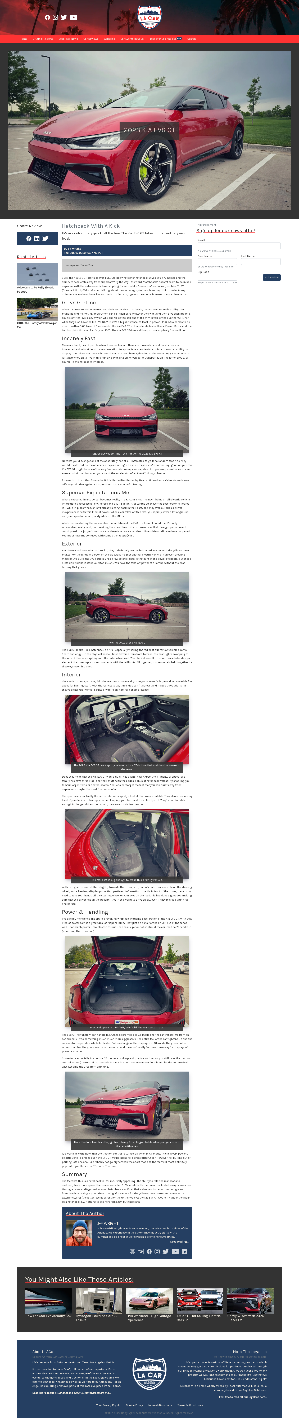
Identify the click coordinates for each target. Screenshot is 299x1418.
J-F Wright (108, 1223)
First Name (205, 256)
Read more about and (70, 1392)
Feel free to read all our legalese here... (243, 1397)
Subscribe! (272, 277)
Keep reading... (179, 1241)
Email (201, 240)
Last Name (248, 256)
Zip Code (203, 272)
